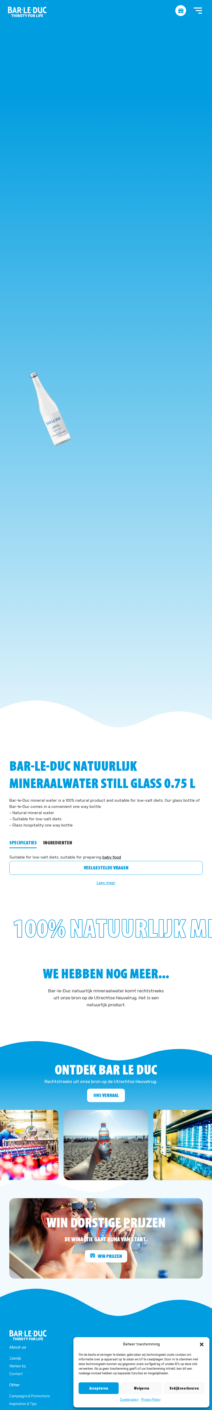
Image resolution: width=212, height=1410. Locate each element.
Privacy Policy (151, 1399)
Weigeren (141, 1388)
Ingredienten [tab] (57, 842)
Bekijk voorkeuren (184, 1388)
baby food (111, 857)
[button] (201, 1344)
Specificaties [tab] (23, 842)
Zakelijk (15, 1358)
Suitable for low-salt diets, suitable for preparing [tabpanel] (65, 857)
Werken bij (17, 1366)
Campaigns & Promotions (29, 1396)
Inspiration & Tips (22, 1404)
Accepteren (98, 1388)
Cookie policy (129, 1399)
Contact (16, 1374)
